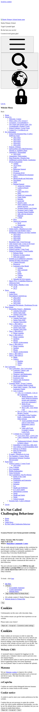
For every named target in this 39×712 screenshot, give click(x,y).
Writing (19, 363)
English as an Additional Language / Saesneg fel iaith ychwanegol (21, 259)
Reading (20, 361)
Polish (19, 273)
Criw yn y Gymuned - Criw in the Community (27, 393)
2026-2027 (16, 240)
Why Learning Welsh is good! (23, 385)
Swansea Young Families (25, 212)
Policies (8, 586)
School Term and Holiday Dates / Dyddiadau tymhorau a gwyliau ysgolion (22, 231)
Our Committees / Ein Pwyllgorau (20, 475)
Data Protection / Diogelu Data (19, 158)
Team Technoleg (14, 473)
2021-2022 (16, 137)
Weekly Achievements (20, 342)
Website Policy (14, 591)
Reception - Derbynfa (16, 316)
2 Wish (19, 217)
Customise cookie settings (25, 625)
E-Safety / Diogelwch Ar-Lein (19, 454)
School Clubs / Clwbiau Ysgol (19, 245)
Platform (20, 216)
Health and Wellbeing (20, 376)
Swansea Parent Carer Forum (27, 208)
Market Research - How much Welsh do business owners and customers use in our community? (30, 399)
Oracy (19, 365)
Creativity (16, 482)
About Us (8, 117)
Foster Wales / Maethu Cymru (19, 285)
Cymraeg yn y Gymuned (21, 434)
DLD (19, 223)
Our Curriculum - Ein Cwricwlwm (20, 368)
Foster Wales (21, 197)
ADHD (15, 163)
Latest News (13, 294)
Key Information (10, 132)
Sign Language (22, 270)
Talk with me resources (25, 214)
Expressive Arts (18, 378)
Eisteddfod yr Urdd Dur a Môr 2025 (25, 445)
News (7, 290)
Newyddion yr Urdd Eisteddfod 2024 (25, 447)
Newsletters (17, 180)
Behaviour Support (19, 169)
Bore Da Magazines (19, 450)
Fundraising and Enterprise (22, 480)
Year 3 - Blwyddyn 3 (16, 335)
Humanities (17, 381)
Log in (7, 504)
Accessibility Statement (16, 588)
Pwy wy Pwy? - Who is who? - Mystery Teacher (27, 412)
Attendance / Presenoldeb (17, 152)
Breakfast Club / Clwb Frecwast (19, 242)
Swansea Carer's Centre (25, 210)
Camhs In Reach (22, 188)
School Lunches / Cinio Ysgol (19, 249)
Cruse (19, 190)
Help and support (19, 257)
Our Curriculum (10, 367)
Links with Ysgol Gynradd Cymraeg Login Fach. (28, 430)
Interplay (20, 199)
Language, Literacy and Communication (21, 371)
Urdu (19, 272)
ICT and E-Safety (19, 490)
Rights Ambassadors (16, 471)
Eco (14, 486)
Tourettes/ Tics (18, 227)
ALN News (17, 165)
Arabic (19, 277)
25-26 (15, 286)
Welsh (15, 497)
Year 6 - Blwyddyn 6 (16, 355)
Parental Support (18, 184)
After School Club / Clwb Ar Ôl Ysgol (22, 244)
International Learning (20, 491)
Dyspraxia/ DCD (19, 173)
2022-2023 (16, 139)
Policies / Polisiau (15, 147)
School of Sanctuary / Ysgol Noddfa (21, 251)
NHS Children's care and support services (25, 205)
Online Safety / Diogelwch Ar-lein (20, 229)
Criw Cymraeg (18, 391)
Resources (16, 264)
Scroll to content (6, 2)
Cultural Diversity (19, 262)
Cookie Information (15, 589)
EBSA (15, 177)
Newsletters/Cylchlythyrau (18, 296)
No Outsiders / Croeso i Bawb (19, 456)
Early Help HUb (22, 191)
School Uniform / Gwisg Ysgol (19, 128)
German (20, 268)
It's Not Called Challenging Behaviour (17, 524)
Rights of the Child (19, 476)
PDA (15, 219)
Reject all (4, 625)
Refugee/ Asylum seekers (21, 255)
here (12, 578)
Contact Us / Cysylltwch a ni (18, 130)
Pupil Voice (9, 462)
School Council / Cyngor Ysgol (19, 463)
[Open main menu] (17, 44)
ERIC (19, 193)
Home (7, 115)
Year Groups (9, 307)
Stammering (21, 225)
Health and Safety (19, 495)
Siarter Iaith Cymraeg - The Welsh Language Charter (24, 388)
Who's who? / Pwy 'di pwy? (18, 121)
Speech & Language (20, 221)
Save (19, 710)
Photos (15, 340)
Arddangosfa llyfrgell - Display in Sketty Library (27, 442)
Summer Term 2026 (19, 314)
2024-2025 (16, 143)
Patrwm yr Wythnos (19, 449)
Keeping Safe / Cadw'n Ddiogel (19, 501)
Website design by (15, 599)
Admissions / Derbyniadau (18, 156)
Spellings (16, 339)
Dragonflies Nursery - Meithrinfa (20, 309)
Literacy (16, 359)
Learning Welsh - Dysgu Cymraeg (20, 383)
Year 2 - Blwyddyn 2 (16, 331)
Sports (15, 493)
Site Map (8, 584)
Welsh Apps (17, 452)
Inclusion (16, 484)
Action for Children (23, 186)
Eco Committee (14, 469)
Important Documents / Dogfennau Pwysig (23, 305)
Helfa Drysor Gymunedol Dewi (27, 405)
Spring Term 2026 (19, 313)
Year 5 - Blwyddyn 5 (16, 353)
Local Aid (20, 201)
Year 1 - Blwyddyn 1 (16, 324)
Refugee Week (18, 253)
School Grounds (18, 499)
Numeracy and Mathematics (22, 374)
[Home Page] (13, 19)
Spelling (16, 348)
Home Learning (18, 333)
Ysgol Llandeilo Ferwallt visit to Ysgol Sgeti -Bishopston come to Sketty (30, 423)
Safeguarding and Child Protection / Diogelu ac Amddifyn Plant (21, 149)
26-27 (15, 288)
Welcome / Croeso (15, 119)
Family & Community (24, 195)
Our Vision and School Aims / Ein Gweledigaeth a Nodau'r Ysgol (20, 125)
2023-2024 (16, 141)
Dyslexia (16, 171)
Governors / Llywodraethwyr (18, 122)
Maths (15, 357)
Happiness (16, 478)
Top (3, 603)
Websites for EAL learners (22, 279)
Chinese (20, 275)
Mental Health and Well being (23, 178)
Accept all (12, 625)
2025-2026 (16, 145)
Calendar (12, 292)
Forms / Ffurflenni (15, 247)
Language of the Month (21, 266)
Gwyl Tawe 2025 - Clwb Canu (27, 435)
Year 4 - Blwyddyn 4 (16, 344)
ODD (15, 182)
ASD (15, 167)
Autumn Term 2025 (19, 311)
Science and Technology (21, 380)
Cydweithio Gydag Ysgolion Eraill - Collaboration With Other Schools (26, 417)
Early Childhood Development (23, 175)
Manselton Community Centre (17, 543)
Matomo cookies (11, 672)
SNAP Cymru (22, 203)
